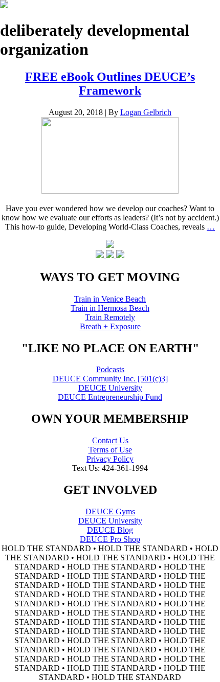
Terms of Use (110, 449)
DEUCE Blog (110, 530)
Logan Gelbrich (145, 112)
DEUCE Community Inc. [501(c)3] (110, 378)
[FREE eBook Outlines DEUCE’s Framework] (110, 191)
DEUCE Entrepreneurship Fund (110, 397)
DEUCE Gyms (110, 511)
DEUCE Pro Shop (110, 539)
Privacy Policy (110, 458)
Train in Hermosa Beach (110, 308)
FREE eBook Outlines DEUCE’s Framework (110, 83)
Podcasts (110, 369)
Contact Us (110, 440)
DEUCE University (110, 387)
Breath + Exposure (110, 326)
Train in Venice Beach (110, 298)
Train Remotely (110, 317)
